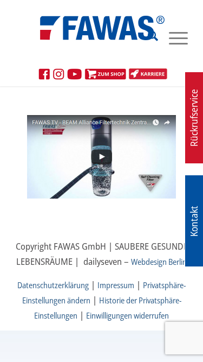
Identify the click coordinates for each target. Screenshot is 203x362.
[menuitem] (147, 37)
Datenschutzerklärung (53, 285)
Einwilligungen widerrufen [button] (127, 315)
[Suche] (147, 37)
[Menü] (173, 37)
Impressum (115, 285)
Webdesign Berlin (159, 261)
